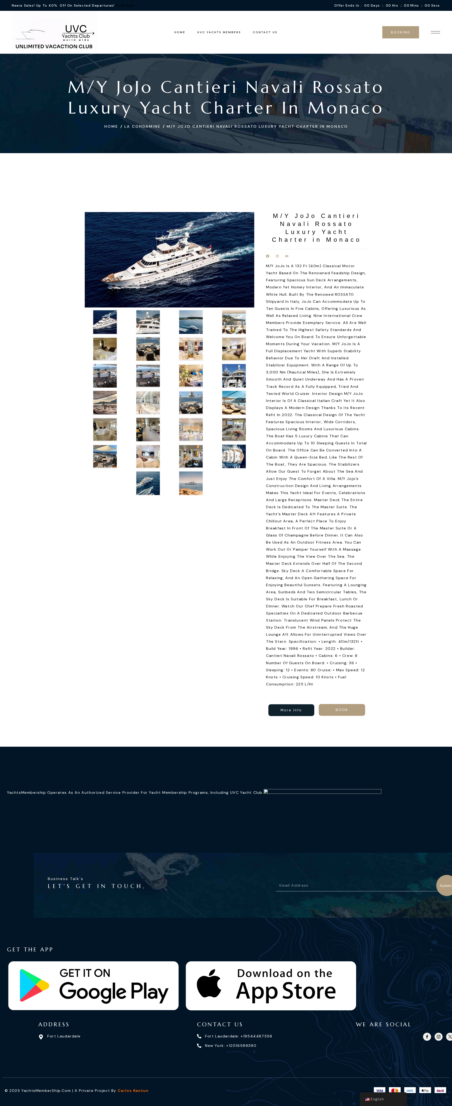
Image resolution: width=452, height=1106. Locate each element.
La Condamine (142, 126)
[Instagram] (277, 256)
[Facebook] (267, 256)
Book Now (125, 5)
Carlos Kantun (133, 1090)
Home (111, 126)
